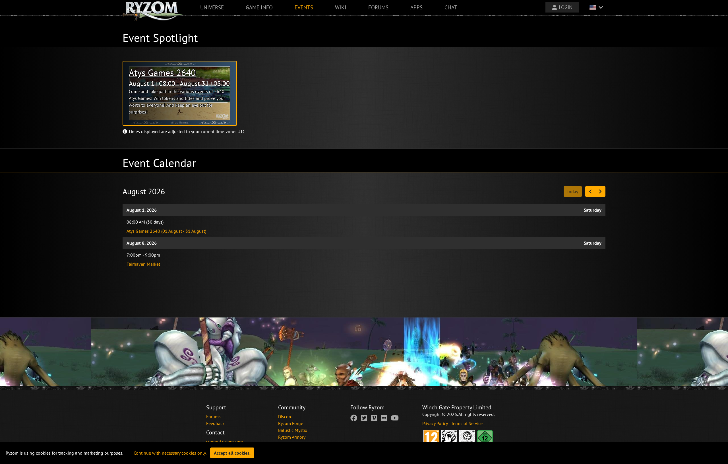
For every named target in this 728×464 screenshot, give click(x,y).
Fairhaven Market (143, 264)
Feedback (215, 423)
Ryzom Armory (291, 437)
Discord (285, 416)
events (304, 7)
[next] (600, 191)
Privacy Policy (435, 423)
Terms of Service (467, 423)
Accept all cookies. (232, 453)
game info (259, 7)
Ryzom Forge (290, 423)
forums (378, 7)
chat (450, 7)
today (572, 191)
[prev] (590, 191)
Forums (213, 416)
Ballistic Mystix (292, 430)
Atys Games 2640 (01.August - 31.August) (166, 231)
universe (212, 7)
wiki (340, 7)
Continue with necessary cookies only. (170, 453)
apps (416, 7)
